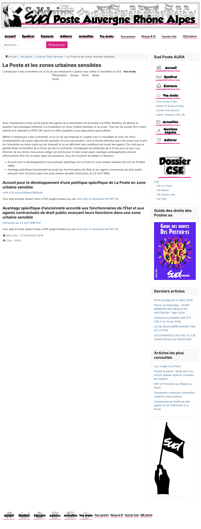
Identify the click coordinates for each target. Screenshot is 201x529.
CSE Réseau (162, 190)
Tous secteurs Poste (166, 101)
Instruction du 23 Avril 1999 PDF (22, 222)
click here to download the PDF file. (97, 198)
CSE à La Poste (164, 185)
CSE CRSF (161, 199)
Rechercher (58, 44)
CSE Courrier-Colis (165, 194)
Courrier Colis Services (167, 110)
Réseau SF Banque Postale (170, 106)
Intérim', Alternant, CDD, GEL (170, 114)
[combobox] (23, 44)
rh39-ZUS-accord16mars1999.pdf (23, 192)
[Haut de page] (195, 523)
